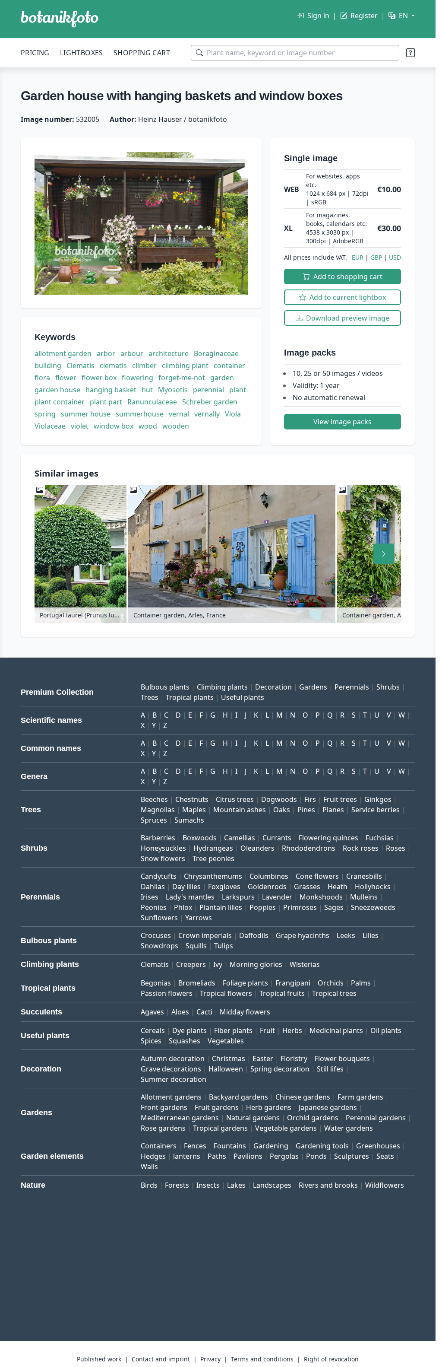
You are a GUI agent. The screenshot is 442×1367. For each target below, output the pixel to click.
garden (222, 377)
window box (113, 426)
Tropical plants (190, 697)
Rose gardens (163, 1128)
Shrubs (388, 687)
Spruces (154, 820)
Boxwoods (200, 837)
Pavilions (248, 1156)
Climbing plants (222, 687)
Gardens (313, 687)
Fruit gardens (217, 1107)
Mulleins (364, 897)
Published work (99, 1359)
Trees (149, 697)
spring (45, 414)
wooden (175, 426)
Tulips (223, 946)
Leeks (346, 935)
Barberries (158, 837)
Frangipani (292, 983)
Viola (233, 414)
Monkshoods (321, 897)
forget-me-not (181, 377)
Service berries (375, 809)
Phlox (183, 907)
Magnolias (158, 809)
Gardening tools (322, 1146)
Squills (196, 946)
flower (65, 377)
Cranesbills (364, 876)
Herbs (292, 1030)
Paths (217, 1156)
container (229, 365)
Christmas (228, 1058)
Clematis (80, 365)
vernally (207, 414)
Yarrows (198, 917)
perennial (208, 389)
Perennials (352, 687)
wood (148, 426)
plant (237, 389)
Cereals (153, 1030)
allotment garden (63, 353)
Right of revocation (331, 1359)
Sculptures (351, 1156)
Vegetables (226, 1041)
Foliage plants (245, 983)
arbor (106, 353)
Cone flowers (317, 876)
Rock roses (361, 848)
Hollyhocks (373, 886)
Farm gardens (360, 1097)
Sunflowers (159, 917)
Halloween (225, 1069)
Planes (333, 809)
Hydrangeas (213, 848)
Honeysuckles (163, 848)
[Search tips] (410, 52)
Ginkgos (377, 799)
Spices (151, 1041)
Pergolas (284, 1156)
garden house (57, 389)
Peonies (154, 907)
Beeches (154, 799)
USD (395, 257)
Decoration (273, 687)
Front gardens (164, 1107)
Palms (361, 983)
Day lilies (186, 886)
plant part (106, 402)
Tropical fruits (282, 993)
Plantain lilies (220, 907)
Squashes (184, 1041)
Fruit (267, 1030)
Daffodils (253, 935)
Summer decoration (173, 1079)
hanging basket (110, 389)
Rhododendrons (308, 848)
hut (147, 389)
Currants (276, 837)
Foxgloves (224, 886)
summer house (85, 414)
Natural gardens (253, 1117)
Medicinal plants (336, 1030)
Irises (149, 897)
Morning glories (256, 964)
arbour (131, 353)
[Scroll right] (383, 554)
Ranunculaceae (152, 402)
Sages (334, 907)
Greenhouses (378, 1146)
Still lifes (330, 1069)
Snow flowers (163, 858)
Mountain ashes (239, 809)
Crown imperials (205, 935)
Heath (337, 886)
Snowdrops (159, 946)
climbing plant (185, 365)
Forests (177, 1185)
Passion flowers (167, 993)
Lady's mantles (190, 897)
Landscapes (272, 1185)
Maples (194, 809)
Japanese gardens (328, 1107)
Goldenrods (267, 886)
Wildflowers (384, 1185)
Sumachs (189, 820)
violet (79, 426)
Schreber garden (209, 402)
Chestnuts (191, 799)
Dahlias (153, 886)
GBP (376, 257)
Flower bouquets (342, 1058)
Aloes (180, 1012)
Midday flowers (245, 1012)
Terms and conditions (262, 1359)
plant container (60, 402)
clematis (113, 365)
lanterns (186, 1156)
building (48, 365)
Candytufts (159, 876)
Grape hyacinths (302, 935)
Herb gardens (268, 1107)
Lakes (236, 1185)
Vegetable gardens (286, 1128)
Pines (306, 809)
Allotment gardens (171, 1097)
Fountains (230, 1146)
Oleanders (257, 848)
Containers (159, 1146)
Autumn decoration (173, 1058)
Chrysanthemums (213, 876)
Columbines (268, 876)
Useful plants (242, 697)
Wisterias (305, 964)
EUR (357, 257)
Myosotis (173, 389)
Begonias (156, 983)
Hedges (153, 1156)
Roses (395, 848)
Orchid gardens (312, 1117)
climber (144, 365)
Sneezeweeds (373, 907)
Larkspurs (238, 897)
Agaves (152, 1012)
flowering (137, 377)
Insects (208, 1185)
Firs (310, 799)
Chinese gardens (302, 1097)
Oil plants (385, 1030)
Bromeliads (196, 983)
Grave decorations (171, 1069)
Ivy (217, 964)
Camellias (239, 837)
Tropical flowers (226, 993)
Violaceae (50, 426)
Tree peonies (213, 858)
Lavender (277, 897)
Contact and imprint (161, 1359)
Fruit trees (340, 799)
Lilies (371, 935)
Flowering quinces (328, 837)
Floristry (294, 1058)
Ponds (316, 1156)
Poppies (262, 907)
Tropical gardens (220, 1128)
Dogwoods (279, 799)
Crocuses (156, 935)
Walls (149, 1166)
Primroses (300, 907)
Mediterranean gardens (180, 1117)
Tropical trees (334, 993)
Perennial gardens (376, 1117)
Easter (263, 1058)
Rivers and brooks (328, 1185)
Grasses (307, 886)
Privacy (210, 1359)
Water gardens (348, 1128)
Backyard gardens (238, 1097)
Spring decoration (279, 1069)
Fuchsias (380, 837)
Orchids (331, 983)
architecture (168, 353)
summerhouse (140, 414)
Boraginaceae (216, 353)
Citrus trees (235, 799)
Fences (195, 1146)
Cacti (204, 1012)
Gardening (270, 1146)
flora (42, 377)
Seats (385, 1156)
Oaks (281, 809)
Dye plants (189, 1030)
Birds (149, 1185)
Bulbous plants (165, 687)
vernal (179, 414)
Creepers (191, 964)
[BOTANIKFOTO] (59, 19)
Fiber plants (233, 1030)
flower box (99, 377)
